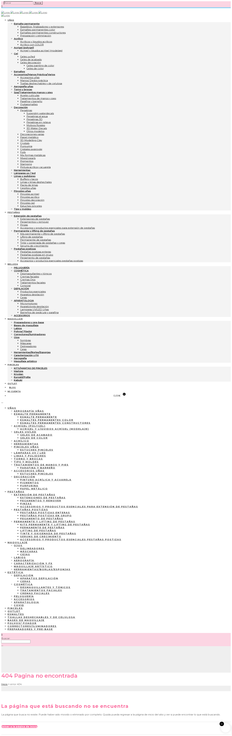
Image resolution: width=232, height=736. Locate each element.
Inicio (4, 684)
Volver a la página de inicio (19, 726)
